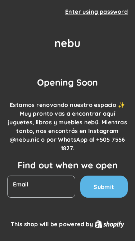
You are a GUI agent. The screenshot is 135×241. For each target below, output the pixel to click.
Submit (104, 186)
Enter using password (96, 11)
